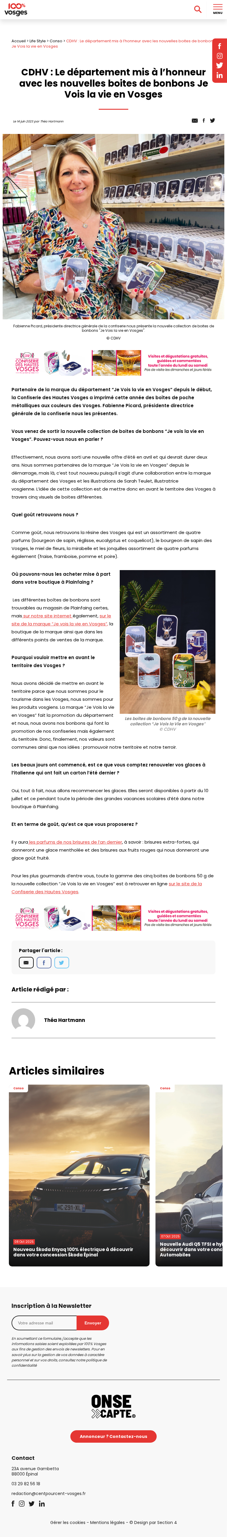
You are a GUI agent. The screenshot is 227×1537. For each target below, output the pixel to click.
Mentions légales (107, 1522)
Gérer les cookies (67, 1522)
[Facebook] (44, 963)
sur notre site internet (47, 616)
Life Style (38, 41)
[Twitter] (61, 963)
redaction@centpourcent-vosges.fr (49, 1493)
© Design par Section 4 (153, 1522)
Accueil (19, 41)
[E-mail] (26, 963)
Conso (56, 41)
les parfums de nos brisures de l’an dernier (75, 842)
